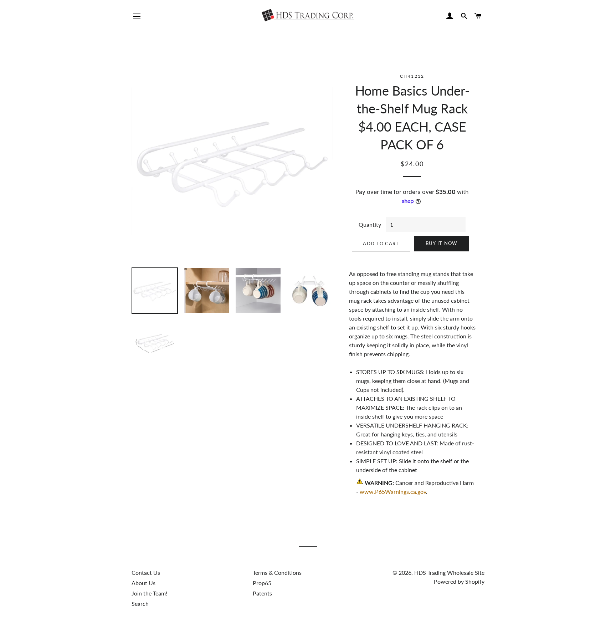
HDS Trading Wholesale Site (449, 572)
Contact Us (146, 572)
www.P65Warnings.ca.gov (393, 491)
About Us (143, 582)
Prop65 (262, 582)
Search (140, 603)
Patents (262, 593)
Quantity (370, 224)
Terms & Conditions (277, 572)
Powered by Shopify (459, 581)
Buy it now (441, 243)
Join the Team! (149, 593)
